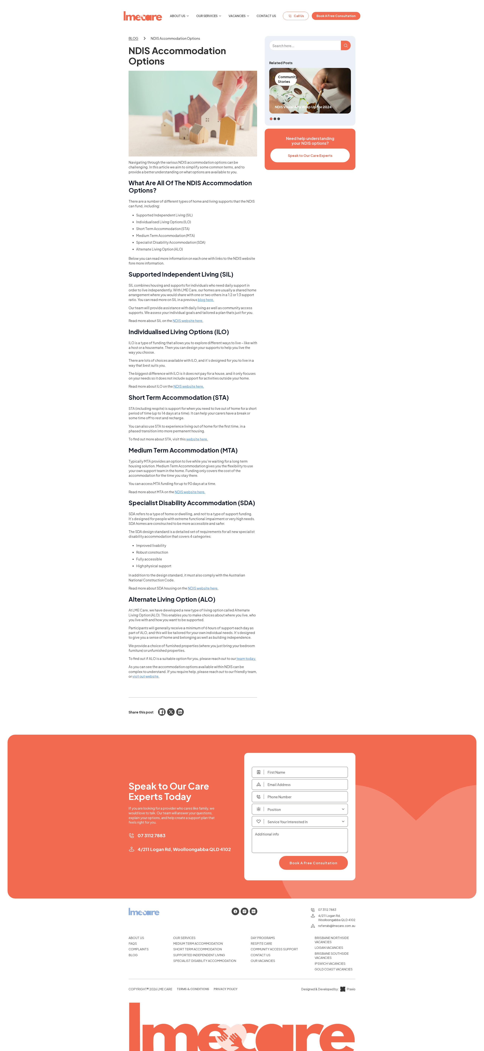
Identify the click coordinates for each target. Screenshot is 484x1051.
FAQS (133, 943)
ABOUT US (136, 938)
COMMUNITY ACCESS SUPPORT (274, 949)
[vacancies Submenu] (249, 16)
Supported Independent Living (199, 955)
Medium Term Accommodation (198, 943)
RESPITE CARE (261, 943)
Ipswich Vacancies (330, 963)
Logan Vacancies (329, 948)
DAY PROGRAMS (263, 938)
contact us (266, 16)
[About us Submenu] (188, 16)
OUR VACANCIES (263, 961)
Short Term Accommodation (197, 949)
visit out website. (145, 676)
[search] (346, 46)
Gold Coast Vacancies (334, 969)
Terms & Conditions (193, 989)
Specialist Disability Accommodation (204, 961)
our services (207, 16)
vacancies (237, 16)
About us (177, 16)
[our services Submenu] (221, 16)
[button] (271, 118)
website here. (197, 439)
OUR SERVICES (184, 938)
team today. (246, 658)
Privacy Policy (225, 989)
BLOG (133, 955)
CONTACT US (260, 955)
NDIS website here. (188, 320)
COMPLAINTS (139, 949)
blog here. (206, 299)
